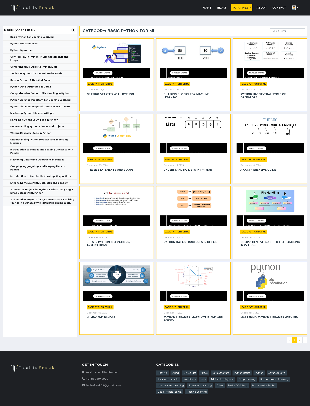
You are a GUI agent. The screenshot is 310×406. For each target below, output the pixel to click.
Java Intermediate (168, 379)
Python (259, 372)
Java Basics (189, 379)
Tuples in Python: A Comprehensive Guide (36, 73)
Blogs (222, 7)
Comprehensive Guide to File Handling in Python (40, 93)
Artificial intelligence (222, 379)
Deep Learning (246, 379)
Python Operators (21, 50)
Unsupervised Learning (171, 385)
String (175, 372)
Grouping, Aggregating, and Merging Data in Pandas (37, 168)
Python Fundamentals (24, 43)
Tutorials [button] (240, 7)
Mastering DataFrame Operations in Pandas (37, 159)
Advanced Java (276, 372)
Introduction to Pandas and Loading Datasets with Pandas (41, 151)
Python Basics (242, 372)
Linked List (190, 372)
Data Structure (220, 372)
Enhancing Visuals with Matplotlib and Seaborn (39, 182)
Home (207, 7)
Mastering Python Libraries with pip (32, 113)
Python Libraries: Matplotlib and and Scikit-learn (40, 106)
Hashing (162, 372)
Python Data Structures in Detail (30, 86)
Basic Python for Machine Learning (32, 37)
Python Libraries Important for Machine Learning (40, 99)
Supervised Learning (200, 385)
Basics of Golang (237, 385)
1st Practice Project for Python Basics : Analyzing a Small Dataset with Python (41, 191)
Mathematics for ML (264, 385)
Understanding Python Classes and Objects (37, 126)
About (262, 7)
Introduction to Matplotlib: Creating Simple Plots (40, 176)
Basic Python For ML (169, 391)
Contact (279, 7)
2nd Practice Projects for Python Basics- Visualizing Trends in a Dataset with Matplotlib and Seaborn (42, 201)
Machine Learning (196, 391)
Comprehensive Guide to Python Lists (33, 66)
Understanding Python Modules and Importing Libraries (39, 141)
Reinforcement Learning (274, 379)
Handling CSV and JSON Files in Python (34, 119)
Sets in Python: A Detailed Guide (30, 80)
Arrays (204, 372)
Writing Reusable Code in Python (30, 133)
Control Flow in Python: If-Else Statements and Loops (39, 58)
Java (203, 379)
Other (220, 385)
